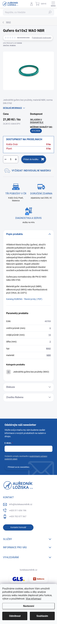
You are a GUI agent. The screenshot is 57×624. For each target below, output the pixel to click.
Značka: (9, 45)
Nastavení (28, 606)
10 (49, 335)
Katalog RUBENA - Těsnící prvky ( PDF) (24, 299)
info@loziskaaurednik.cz (20, 504)
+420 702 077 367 (17, 516)
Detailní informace (12, 108)
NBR (49, 355)
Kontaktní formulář (18, 527)
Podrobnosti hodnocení (41, 38)
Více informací (33, 598)
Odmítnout (15, 616)
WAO (48, 348)
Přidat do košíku (30, 159)
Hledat (50, 12)
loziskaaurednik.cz (28, 570)
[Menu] (53, 4)
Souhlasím (42, 616)
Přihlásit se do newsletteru (18, 467)
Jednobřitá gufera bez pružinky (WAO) (31, 372)
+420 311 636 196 (17, 510)
